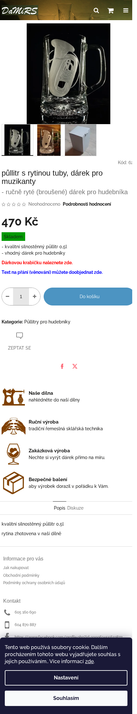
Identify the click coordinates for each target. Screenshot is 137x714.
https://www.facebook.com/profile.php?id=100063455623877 (68, 637)
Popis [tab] (59, 508)
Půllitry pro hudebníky (47, 321)
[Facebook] (62, 366)
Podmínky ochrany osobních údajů (34, 583)
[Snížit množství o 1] (7, 296)
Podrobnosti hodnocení (87, 204)
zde (89, 661)
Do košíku (89, 296)
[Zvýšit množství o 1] (34, 296)
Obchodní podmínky (21, 575)
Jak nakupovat (16, 568)
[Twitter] (75, 366)
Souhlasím (66, 698)
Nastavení (66, 678)
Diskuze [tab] (75, 508)
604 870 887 (25, 625)
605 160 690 (25, 612)
